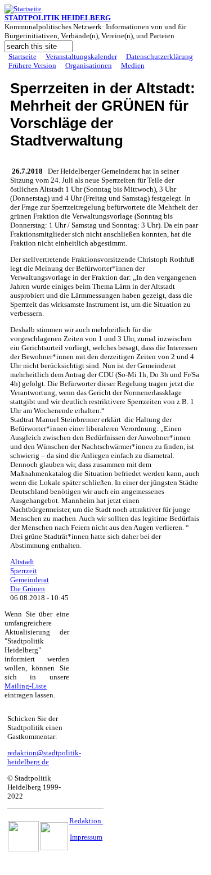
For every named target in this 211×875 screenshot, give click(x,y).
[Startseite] (23, 8)
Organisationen (88, 65)
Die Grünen (27, 588)
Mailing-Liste (26, 686)
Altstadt (22, 561)
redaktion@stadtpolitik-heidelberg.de (44, 757)
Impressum (86, 837)
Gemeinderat (29, 579)
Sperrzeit (23, 570)
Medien (133, 65)
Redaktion (86, 821)
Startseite (22, 56)
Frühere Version (32, 65)
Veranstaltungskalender (81, 56)
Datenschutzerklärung (159, 56)
